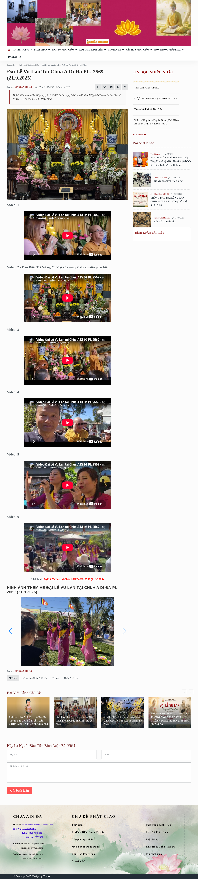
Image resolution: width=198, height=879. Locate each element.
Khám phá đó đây (160, 178)
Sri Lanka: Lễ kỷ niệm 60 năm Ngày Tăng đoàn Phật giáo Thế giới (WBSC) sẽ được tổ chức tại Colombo (171, 161)
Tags (14, 678)
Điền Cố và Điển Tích (165, 221)
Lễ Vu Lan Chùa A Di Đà (34, 678)
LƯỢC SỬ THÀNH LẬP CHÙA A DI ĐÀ (155, 98)
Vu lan (55, 678)
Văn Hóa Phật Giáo (137, 50)
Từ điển (12, 57)
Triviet (46, 876)
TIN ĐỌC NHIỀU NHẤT (153, 72)
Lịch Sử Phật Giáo (63, 50)
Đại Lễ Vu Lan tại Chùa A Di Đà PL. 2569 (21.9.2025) (74, 579)
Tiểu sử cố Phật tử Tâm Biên (148, 109)
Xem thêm (138, 134)
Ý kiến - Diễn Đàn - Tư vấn (88, 832)
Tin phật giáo (20, 50)
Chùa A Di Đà (23, 86)
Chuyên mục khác (82, 839)
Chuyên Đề (114, 50)
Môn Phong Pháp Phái (167, 50)
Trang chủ (11, 65)
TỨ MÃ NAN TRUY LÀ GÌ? (169, 181)
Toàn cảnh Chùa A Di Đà (146, 87)
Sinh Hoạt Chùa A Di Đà (29, 65)
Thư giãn (77, 825)
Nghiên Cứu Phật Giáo (162, 218)
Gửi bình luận (19, 790)
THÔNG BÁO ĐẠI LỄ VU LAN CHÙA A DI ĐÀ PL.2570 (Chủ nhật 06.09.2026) (169, 201)
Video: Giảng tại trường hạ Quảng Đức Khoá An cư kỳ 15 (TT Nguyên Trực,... (156, 122)
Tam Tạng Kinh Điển (91, 50)
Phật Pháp (40, 50)
